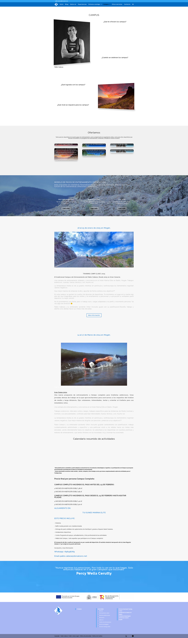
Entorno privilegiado (104, 624)
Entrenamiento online (104, 613)
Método (101, 610)
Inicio (61, 4)
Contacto (127, 4)
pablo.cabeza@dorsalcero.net (73, 556)
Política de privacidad (85, 636)
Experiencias (82, 4)
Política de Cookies (97, 636)
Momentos (101, 617)
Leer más (66, 208)
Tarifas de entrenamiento (105, 622)
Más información (94, 315)
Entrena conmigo (94, 4)
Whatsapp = (59, 552)
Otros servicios (117, 4)
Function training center (104, 626)
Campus (106, 4)
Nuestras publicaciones (104, 615)
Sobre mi (73, 4)
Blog (66, 4)
